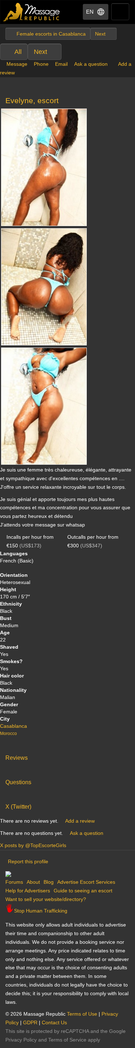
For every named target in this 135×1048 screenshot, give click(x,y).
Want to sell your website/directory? (45, 899)
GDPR (30, 1022)
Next (40, 51)
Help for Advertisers (27, 890)
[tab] (67, 756)
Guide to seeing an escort (83, 890)
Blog (49, 882)
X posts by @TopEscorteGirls (33, 845)
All (18, 51)
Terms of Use (82, 1014)
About (33, 882)
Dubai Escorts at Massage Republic (32, 12)
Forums (14, 882)
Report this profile (28, 861)
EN (90, 12)
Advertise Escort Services (86, 882)
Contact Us (54, 1022)
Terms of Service (67, 1040)
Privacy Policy (21, 1040)
